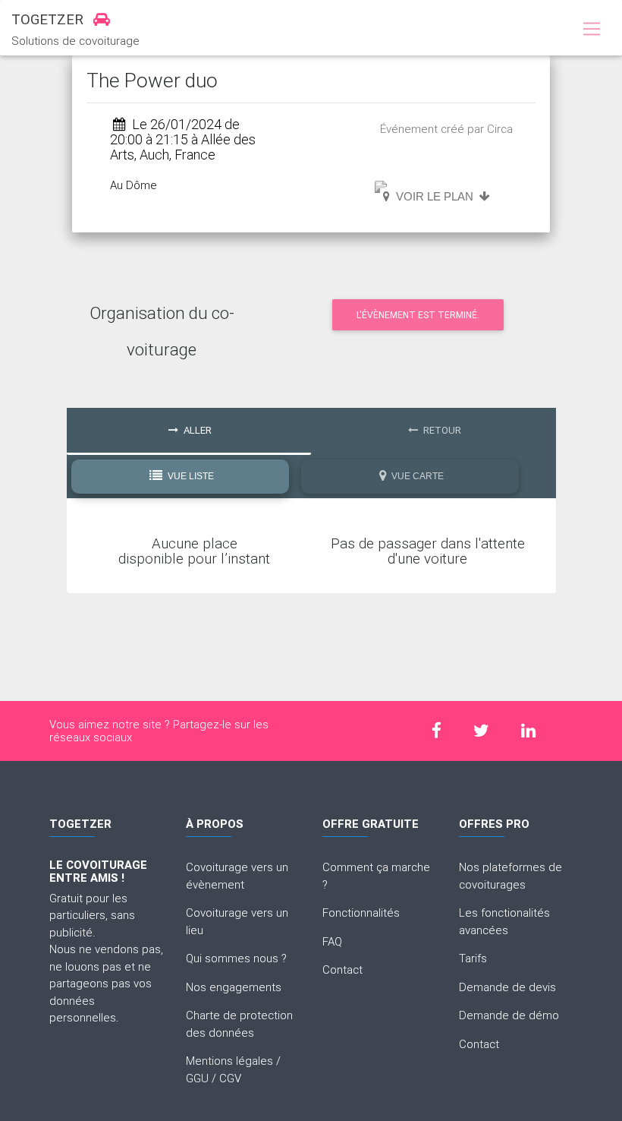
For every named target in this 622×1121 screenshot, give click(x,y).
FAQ (332, 941)
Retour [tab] (441, 430)
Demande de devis (507, 987)
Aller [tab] (196, 430)
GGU (197, 1078)
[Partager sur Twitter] (481, 730)
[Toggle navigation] (591, 29)
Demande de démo (509, 1015)
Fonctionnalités (361, 912)
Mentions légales (229, 1060)
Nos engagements (233, 987)
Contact (342, 969)
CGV (230, 1078)
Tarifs (473, 958)
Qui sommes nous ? (236, 958)
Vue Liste (189, 476)
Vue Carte (416, 476)
